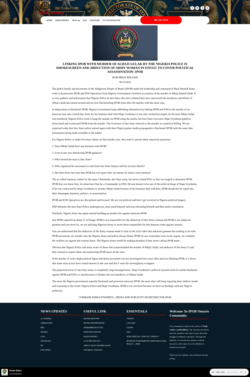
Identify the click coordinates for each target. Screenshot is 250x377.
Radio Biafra (62, 20)
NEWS (74, 20)
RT (42, 345)
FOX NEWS (46, 350)
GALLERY (131, 323)
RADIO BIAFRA (91, 336)
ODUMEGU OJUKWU (93, 350)
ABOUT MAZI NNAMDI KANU (97, 345)
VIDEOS (130, 319)
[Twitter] (197, 8)
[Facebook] (192, 8)
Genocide (95, 20)
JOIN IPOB (162, 20)
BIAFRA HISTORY (91, 319)
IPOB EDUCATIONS (92, 332)
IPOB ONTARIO (52, 13)
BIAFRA (44, 332)
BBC (43, 327)
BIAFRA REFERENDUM (94, 323)
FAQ (85, 20)
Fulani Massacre (111, 20)
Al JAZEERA (46, 319)
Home (49, 20)
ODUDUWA (46, 341)
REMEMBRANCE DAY (93, 327)
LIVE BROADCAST (92, 341)
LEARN (130, 327)
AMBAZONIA (47, 323)
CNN (43, 336)
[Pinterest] (202, 8)
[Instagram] (207, 8)
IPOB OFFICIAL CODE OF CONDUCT (143, 336)
